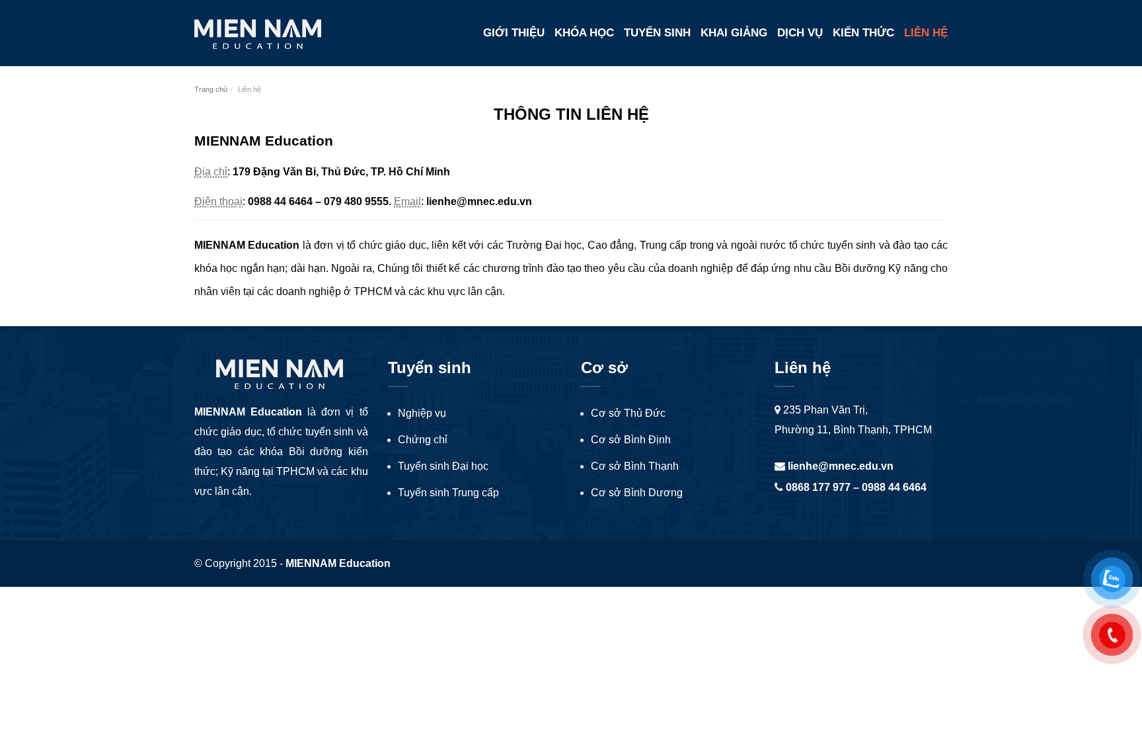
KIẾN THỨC (863, 32)
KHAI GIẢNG (734, 32)
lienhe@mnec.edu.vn (839, 466)
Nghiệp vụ (422, 413)
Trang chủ (210, 89)
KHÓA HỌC (584, 32)
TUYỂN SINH (657, 32)
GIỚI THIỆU (514, 32)
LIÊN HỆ (926, 32)
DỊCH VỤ (800, 32)
